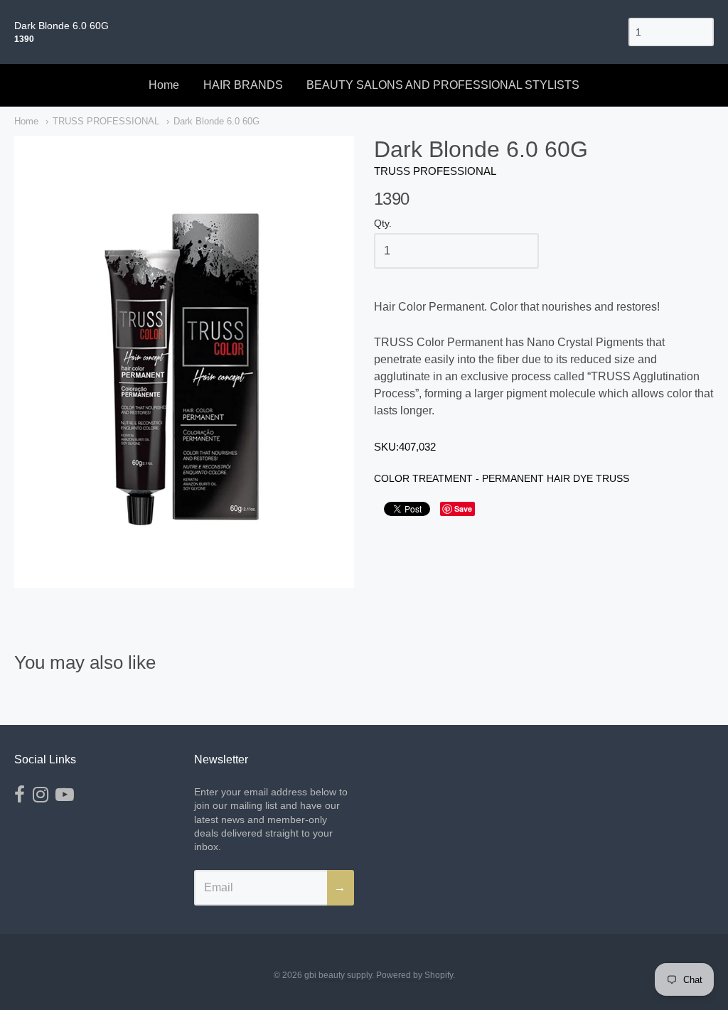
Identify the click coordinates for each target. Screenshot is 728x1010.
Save (463, 508)
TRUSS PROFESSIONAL (106, 121)
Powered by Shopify (414, 975)
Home (164, 85)
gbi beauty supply (338, 975)
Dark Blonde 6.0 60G (216, 121)
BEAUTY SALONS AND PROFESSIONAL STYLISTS (442, 85)
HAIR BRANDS (243, 85)
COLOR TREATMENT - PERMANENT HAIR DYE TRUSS (501, 478)
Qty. (383, 223)
